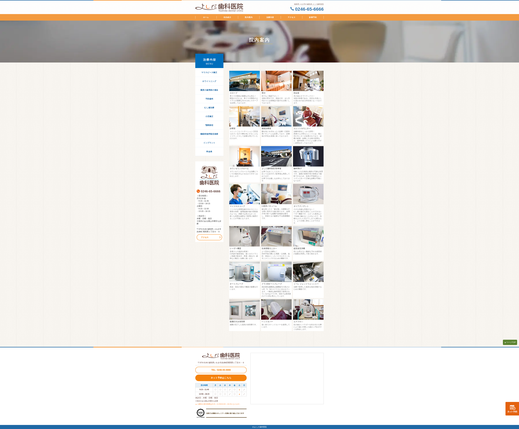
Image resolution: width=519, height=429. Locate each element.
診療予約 (313, 17)
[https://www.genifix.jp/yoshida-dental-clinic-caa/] (512, 408)
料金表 (209, 151)
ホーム (206, 17)
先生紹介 (227, 17)
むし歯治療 (209, 107)
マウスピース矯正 (209, 72)
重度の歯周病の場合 (209, 90)
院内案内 (249, 17)
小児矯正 (209, 116)
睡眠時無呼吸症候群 (209, 134)
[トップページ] (233, 7)
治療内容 (270, 17)
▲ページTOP (510, 342)
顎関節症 (209, 125)
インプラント (209, 143)
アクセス (291, 17)
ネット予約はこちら (221, 378)
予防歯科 (209, 99)
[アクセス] (209, 175)
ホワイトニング (209, 81)
